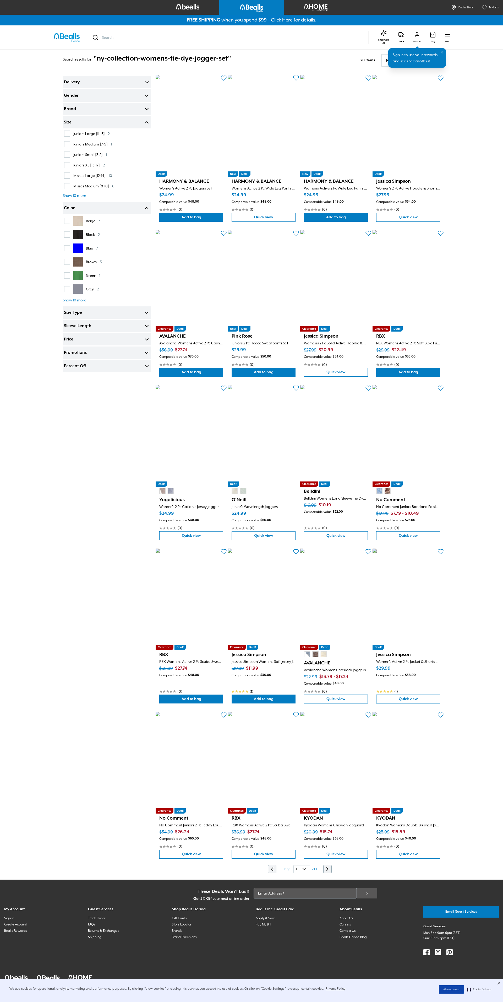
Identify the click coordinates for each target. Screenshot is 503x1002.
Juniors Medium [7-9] (92, 144)
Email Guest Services (461, 912)
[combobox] (229, 37)
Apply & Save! (266, 918)
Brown (94, 261)
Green (93, 275)
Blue (92, 248)
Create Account (15, 924)
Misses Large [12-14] (92, 175)
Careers (345, 924)
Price (68, 339)
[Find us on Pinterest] (449, 952)
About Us (346, 918)
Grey (92, 289)
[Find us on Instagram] (438, 952)
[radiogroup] (166, 491)
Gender (71, 95)
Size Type (73, 312)
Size (68, 122)
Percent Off (75, 366)
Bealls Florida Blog (353, 937)
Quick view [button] (275, 218)
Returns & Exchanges (103, 931)
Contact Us (348, 931)
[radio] (162, 491)
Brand (70, 109)
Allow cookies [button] (451, 989)
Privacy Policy (335, 988)
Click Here (282, 20)
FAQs (91, 924)
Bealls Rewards (15, 931)
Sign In (9, 918)
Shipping (94, 937)
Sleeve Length (77, 326)
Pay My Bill (263, 924)
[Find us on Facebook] (426, 952)
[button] (479, 989)
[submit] (367, 893)
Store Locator (181, 924)
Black (93, 234)
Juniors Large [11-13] (91, 133)
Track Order (96, 918)
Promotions (75, 352)
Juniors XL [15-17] (89, 165)
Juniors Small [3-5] (90, 154)
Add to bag (202, 218)
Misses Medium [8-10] (93, 186)
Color (69, 208)
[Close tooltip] (442, 52)
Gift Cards (179, 918)
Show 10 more (74, 195)
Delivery (72, 82)
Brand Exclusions (184, 937)
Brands (177, 931)
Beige (93, 221)
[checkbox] (67, 134)
